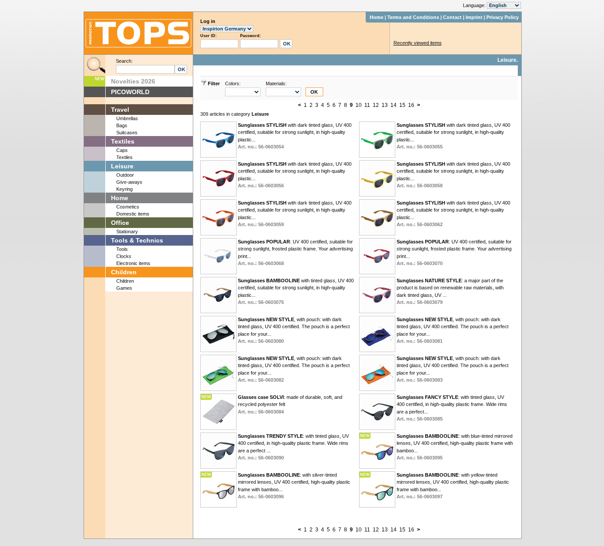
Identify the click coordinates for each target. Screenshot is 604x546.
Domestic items (132, 213)
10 (359, 105)
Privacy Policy (502, 17)
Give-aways (129, 182)
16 (411, 105)
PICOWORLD (130, 91)
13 (385, 105)
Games (124, 288)
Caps (122, 150)
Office (120, 222)
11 (367, 105)
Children (124, 272)
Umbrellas (127, 118)
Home (376, 17)
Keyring (124, 189)
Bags (121, 125)
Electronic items (133, 263)
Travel (120, 109)
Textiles (122, 141)
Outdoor (125, 175)
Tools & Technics (137, 240)
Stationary (127, 231)
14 (393, 105)
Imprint (474, 17)
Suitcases (127, 132)
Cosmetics (127, 206)
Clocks (123, 256)
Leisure (122, 166)
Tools (122, 249)
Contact (452, 17)
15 (402, 105)
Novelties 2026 (133, 81)
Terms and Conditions (413, 17)
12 (376, 105)
